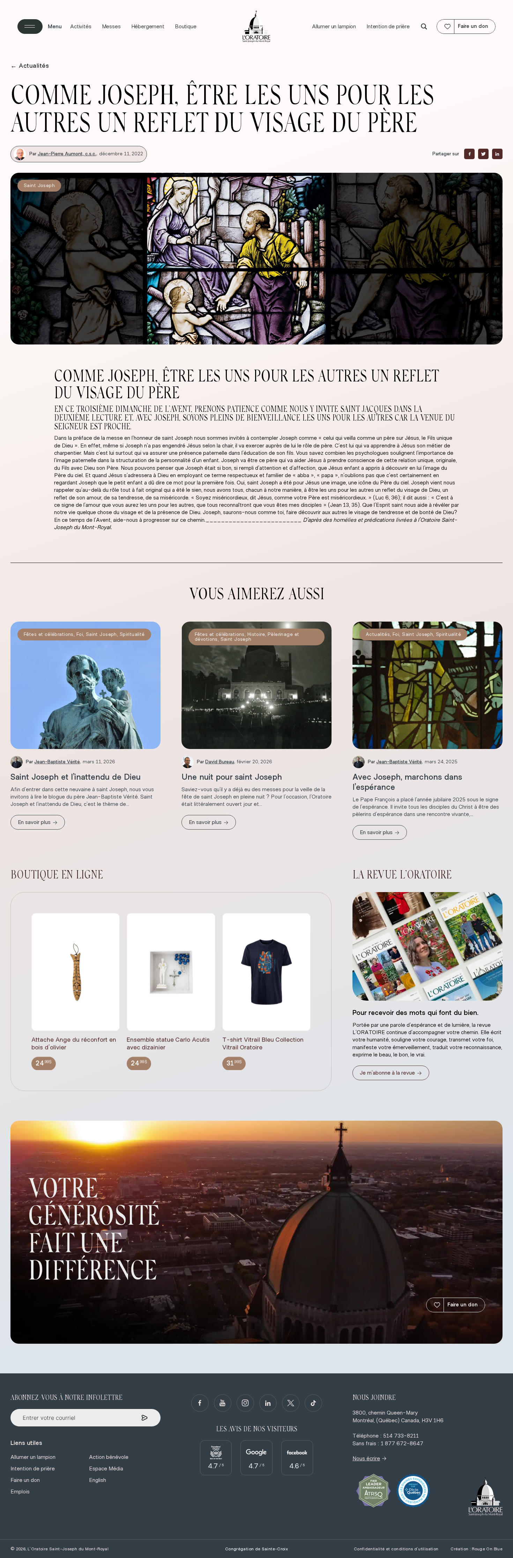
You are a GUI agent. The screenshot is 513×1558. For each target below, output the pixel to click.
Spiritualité (132, 634)
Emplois (20, 1491)
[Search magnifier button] (424, 26)
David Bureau (219, 761)
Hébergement (147, 26)
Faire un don (462, 1304)
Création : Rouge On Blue (477, 1549)
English (97, 1480)
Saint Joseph (39, 185)
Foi (79, 634)
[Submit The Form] (145, 1418)
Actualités (29, 66)
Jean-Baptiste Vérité (57, 761)
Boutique (185, 26)
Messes (111, 26)
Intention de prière (388, 26)
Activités (80, 26)
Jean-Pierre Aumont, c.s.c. (67, 153)
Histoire (256, 634)
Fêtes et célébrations (49, 634)
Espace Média (106, 1468)
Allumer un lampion (334, 26)
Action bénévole (108, 1457)
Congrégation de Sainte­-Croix (256, 1549)
